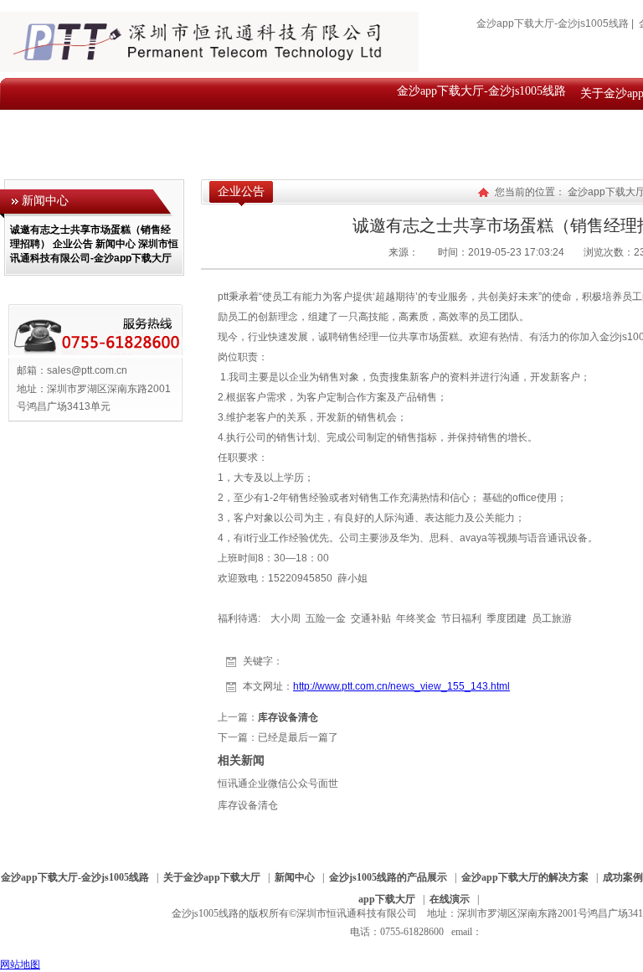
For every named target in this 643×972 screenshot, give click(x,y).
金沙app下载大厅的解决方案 (525, 877)
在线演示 (450, 899)
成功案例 (623, 877)
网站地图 (20, 964)
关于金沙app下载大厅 (211, 877)
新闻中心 (295, 877)
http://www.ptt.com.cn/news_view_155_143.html (401, 686)
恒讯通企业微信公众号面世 (278, 783)
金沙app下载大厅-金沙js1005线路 (552, 23)
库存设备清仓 (288, 717)
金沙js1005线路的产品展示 (388, 877)
